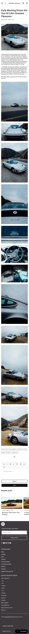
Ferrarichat (3, 595)
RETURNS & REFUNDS (6, 564)
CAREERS (3, 569)
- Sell (2, 583)
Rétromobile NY (5, 602)
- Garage (3, 593)
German (19, 449)
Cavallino (3, 600)
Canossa (3, 597)
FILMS (2, 552)
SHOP (2, 556)
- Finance (3, 585)
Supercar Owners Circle (6, 607)
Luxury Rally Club (5, 605)
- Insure (3, 588)
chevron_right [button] (27, 495)
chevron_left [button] (1, 495)
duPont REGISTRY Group (9, 616)
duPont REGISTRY (5, 578)
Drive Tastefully (12, 449)
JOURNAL (3, 554)
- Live (2, 590)
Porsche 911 (15, 452)
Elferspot (3, 610)
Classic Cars (4, 449)
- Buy (2, 580)
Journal (25, 449)
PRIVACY (3, 566)
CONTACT (3, 559)
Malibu (3, 452)
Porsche (8, 452)
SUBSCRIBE (14, 538)
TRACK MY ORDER (5, 561)
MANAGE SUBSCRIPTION (7, 571)
